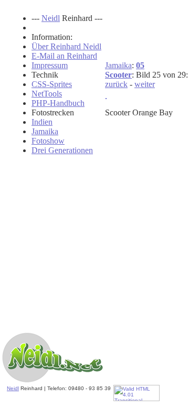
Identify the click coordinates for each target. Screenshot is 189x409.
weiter (144, 84)
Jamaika (118, 65)
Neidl (13, 388)
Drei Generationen (62, 150)
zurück (116, 84)
